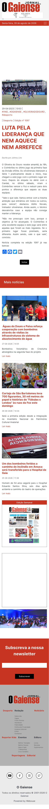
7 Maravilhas (22, 749)
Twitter (39, 774)
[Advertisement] (24, 51)
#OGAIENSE (16, 111)
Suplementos (38, 747)
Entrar (17, 731)
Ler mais (6, 356)
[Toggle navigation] (45, 23)
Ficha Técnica (19, 720)
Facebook (20, 774)
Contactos (18, 733)
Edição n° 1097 (22, 120)
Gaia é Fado (22, 747)
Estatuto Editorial (20, 729)
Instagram (30, 774)
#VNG (5, 111)
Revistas (37, 745)
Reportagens (18, 755)
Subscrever (24, 676)
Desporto (8, 120)
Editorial (31, 755)
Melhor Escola (23, 745)
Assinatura (18, 723)
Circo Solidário (23, 752)
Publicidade (19, 725)
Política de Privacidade (22, 727)
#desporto (7, 115)
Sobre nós (18, 716)
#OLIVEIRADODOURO (34, 111)
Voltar (24, 262)
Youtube (11, 774)
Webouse (30, 801)
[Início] (21, 6)
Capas (17, 718)
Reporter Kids (9, 737)
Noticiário (39, 710)
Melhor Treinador (24, 743)
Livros (36, 743)
